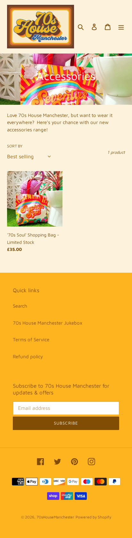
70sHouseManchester (55, 517)
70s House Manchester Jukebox (47, 323)
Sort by (14, 146)
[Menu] (121, 27)
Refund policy (28, 356)
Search (20, 306)
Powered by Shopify (93, 517)
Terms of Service (31, 339)
